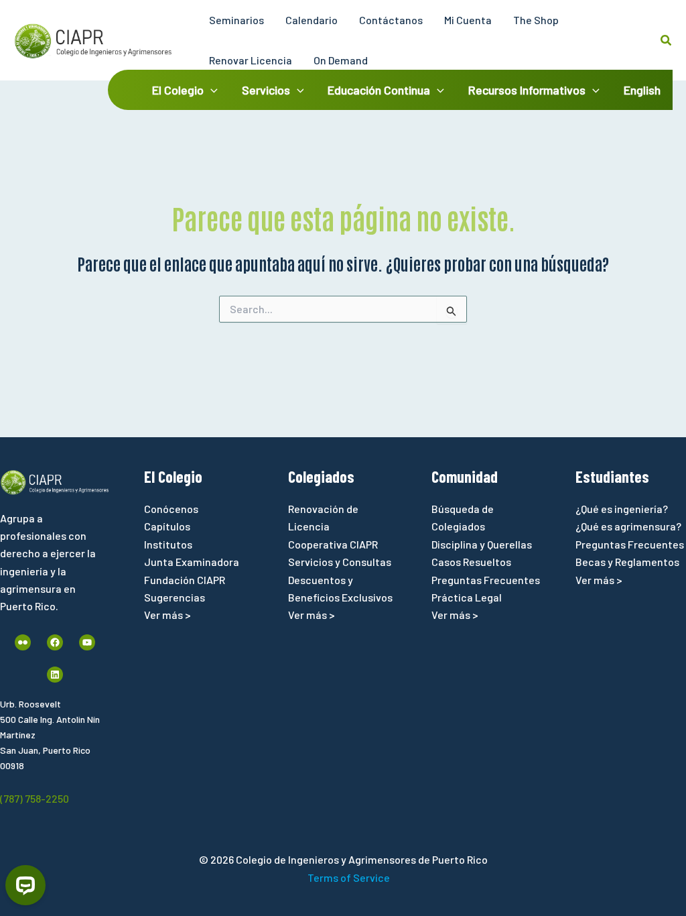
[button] (667, 40)
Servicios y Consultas (339, 561)
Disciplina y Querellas (481, 544)
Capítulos (167, 526)
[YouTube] (87, 642)
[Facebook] (55, 642)
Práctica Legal (466, 597)
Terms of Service (348, 877)
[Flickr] (23, 642)
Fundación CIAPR (184, 579)
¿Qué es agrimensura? (628, 526)
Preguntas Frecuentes (485, 579)
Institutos (168, 544)
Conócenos (171, 508)
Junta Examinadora (191, 561)
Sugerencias (174, 597)
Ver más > (167, 614)
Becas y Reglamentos (627, 561)
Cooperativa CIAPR (333, 544)
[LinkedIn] (55, 675)
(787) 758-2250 (34, 798)
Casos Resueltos (471, 561)
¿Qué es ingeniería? (621, 508)
